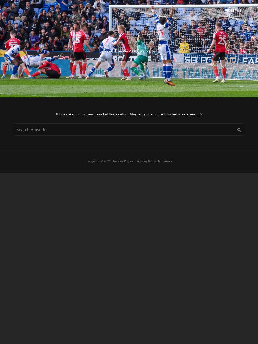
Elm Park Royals (122, 161)
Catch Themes (162, 161)
